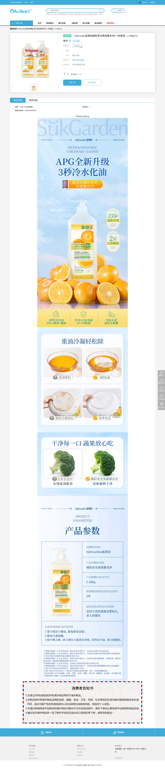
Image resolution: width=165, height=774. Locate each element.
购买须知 (33, 100)
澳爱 (76, 14)
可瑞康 (90, 14)
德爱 (47, 14)
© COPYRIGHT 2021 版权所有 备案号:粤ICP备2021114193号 (82, 765)
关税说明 (32, 755)
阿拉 (79, 14)
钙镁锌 (95, 14)
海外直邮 (62, 23)
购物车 (153, 2)
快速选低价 (80, 60)
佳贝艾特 (85, 14)
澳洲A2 (72, 14)
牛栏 (51, 14)
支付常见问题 (33, 758)
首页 (39, 23)
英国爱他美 (61, 14)
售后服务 (80, 752)
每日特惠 (86, 23)
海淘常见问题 (81, 749)
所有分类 (19, 23)
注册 (31, 2)
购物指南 (32, 752)
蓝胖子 (101, 14)
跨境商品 (50, 23)
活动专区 (110, 23)
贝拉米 (55, 14)
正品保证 (32, 749)
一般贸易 (74, 23)
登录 (26, 2)
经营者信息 (118, 758)
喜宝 (67, 14)
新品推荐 (98, 23)
